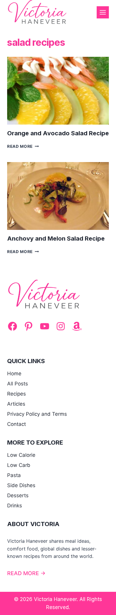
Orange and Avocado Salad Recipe (58, 133)
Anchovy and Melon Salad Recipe (56, 238)
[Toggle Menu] (103, 12)
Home (14, 373)
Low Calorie (21, 455)
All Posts (17, 384)
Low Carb (18, 465)
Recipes (16, 394)
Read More (23, 146)
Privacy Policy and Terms (37, 414)
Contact (16, 424)
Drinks (14, 506)
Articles (16, 404)
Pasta (14, 475)
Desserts (18, 495)
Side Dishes (21, 485)
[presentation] (58, 91)
